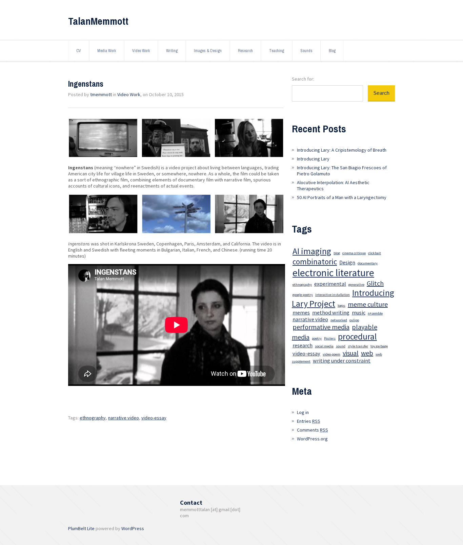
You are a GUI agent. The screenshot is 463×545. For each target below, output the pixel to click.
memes (301, 312)
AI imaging (312, 251)
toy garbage (379, 346)
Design (347, 262)
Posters (330, 338)
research (303, 345)
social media (324, 346)
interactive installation (332, 294)
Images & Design (208, 50)
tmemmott (101, 94)
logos (341, 305)
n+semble (375, 313)
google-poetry (303, 294)
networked (338, 320)
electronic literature (333, 272)
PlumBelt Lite (81, 528)
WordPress (132, 528)
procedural (357, 336)
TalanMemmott (98, 21)
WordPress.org (312, 439)
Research (245, 50)
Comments (312, 430)
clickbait (374, 253)
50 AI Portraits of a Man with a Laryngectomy (341, 197)
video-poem (331, 354)
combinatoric (315, 261)
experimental (330, 283)
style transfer (358, 346)
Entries (308, 421)
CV (78, 50)
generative (356, 284)
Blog (332, 50)
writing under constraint (341, 360)
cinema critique (354, 253)
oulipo (354, 320)
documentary (368, 263)
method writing (330, 312)
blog (337, 253)
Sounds (306, 50)
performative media (321, 327)
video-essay (153, 418)
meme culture (368, 304)
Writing (172, 50)
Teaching (276, 50)
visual (351, 353)
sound (340, 346)
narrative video (123, 418)
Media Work (106, 50)
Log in (303, 412)
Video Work (141, 50)
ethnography (93, 418)
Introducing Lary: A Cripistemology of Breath (341, 150)
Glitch (375, 283)
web (367, 353)
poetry (317, 338)
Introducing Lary (313, 159)
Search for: (303, 79)
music (358, 312)
